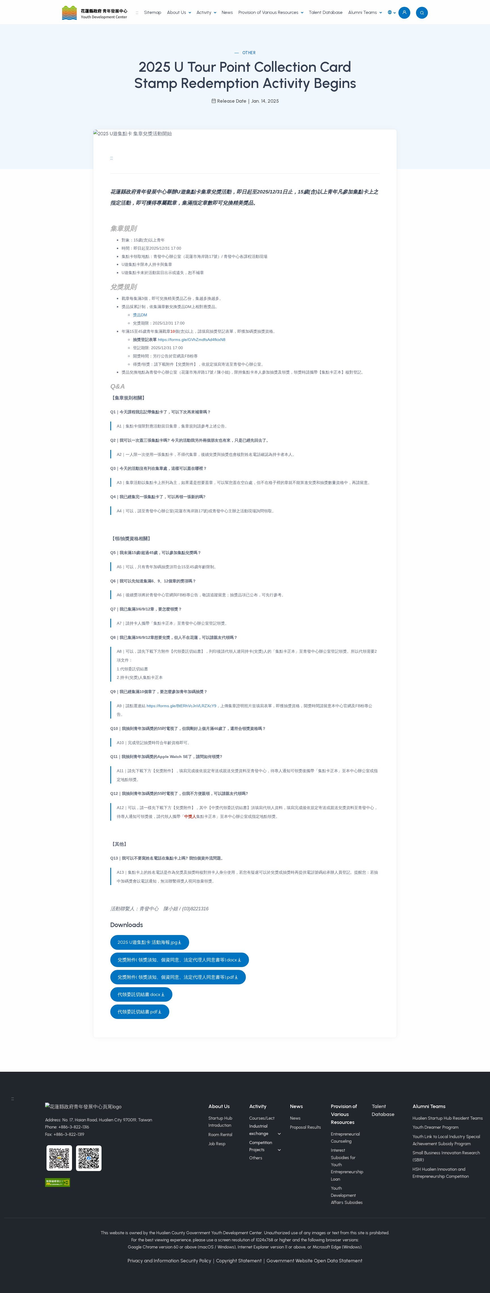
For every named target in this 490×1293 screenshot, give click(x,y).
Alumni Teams (363, 12)
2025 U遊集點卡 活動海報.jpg (147, 942)
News (227, 12)
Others (255, 1158)
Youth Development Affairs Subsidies (347, 1195)
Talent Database (326, 12)
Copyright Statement (239, 1260)
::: (137, 12)
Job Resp (216, 1143)
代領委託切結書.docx (139, 994)
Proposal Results (305, 1127)
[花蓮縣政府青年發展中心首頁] (95, 12)
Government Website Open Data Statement (314, 1260)
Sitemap (152, 12)
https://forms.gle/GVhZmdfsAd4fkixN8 (191, 339)
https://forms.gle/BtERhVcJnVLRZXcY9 (181, 706)
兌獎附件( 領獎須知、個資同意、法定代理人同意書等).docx (177, 960)
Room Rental (220, 1134)
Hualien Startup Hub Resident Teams (448, 1118)
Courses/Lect (261, 1118)
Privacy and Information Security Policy (169, 1260)
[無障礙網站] (57, 1182)
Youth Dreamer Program (436, 1127)
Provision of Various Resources (268, 12)
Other (248, 52)
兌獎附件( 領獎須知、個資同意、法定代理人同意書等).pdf (176, 977)
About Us (177, 12)
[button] (391, 13)
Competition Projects (260, 1146)
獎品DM (140, 315)
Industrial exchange (258, 1130)
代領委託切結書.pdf (137, 1011)
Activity (204, 12)
